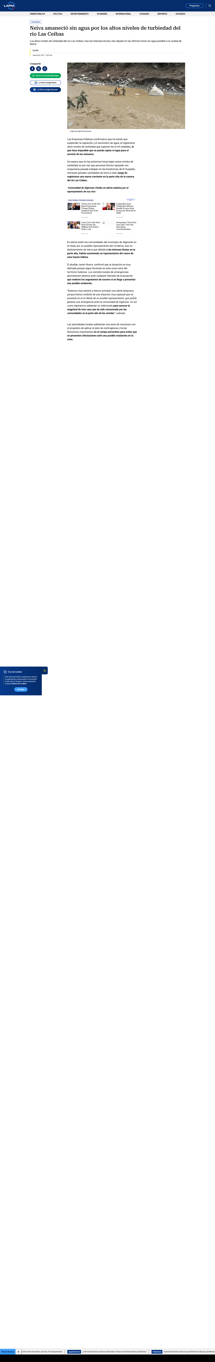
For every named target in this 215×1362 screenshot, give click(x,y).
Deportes (162, 14)
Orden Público (37, 14)
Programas (194, 5)
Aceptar (21, 689)
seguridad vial (39, 1352)
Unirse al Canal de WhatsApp (47, 76)
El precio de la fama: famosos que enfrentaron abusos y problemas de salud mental (161, 1352)
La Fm (35, 50)
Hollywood (122, 1352)
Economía (102, 14)
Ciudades (144, 14)
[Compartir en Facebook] (32, 68)
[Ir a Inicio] (9, 5)
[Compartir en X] (38, 68)
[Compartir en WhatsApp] (44, 68)
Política (57, 14)
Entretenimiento (80, 14)
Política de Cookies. (19, 684)
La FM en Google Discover (47, 90)
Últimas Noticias (7, 1352)
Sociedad (180, 14)
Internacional (123, 14)
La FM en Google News (47, 83)
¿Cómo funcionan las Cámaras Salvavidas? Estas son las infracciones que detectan (80, 1352)
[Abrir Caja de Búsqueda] (210, 5)
